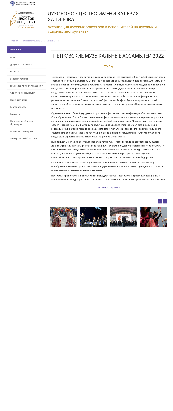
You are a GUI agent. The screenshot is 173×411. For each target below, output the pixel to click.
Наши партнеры (18, 100)
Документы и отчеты (21, 65)
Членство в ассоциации (22, 93)
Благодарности (18, 107)
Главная (14, 41)
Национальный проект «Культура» (22, 123)
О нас (13, 57)
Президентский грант (21, 131)
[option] (64, 217)
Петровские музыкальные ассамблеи (37, 41)
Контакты (15, 114)
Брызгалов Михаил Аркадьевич (26, 86)
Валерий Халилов (19, 79)
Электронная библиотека (23, 138)
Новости (14, 72)
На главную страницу (108, 187)
